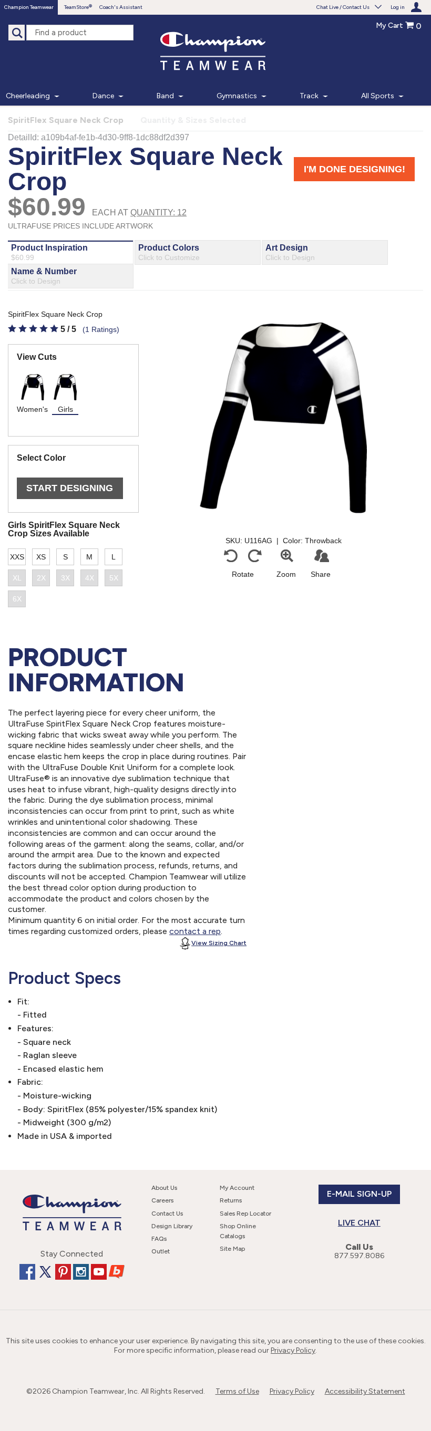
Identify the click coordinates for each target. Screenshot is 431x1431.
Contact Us (167, 1213)
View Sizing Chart (219, 943)
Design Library (171, 1226)
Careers (162, 1200)
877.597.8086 (359, 1255)
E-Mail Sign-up (359, 1194)
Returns (231, 1200)
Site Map (232, 1248)
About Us (164, 1187)
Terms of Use (237, 1391)
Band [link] (165, 95)
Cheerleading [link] (28, 95)
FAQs (159, 1238)
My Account (237, 1187)
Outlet (160, 1251)
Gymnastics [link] (237, 95)
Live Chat (359, 1223)
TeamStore (76, 7)
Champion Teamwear (29, 7)
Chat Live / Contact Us (343, 7)
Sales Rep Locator (245, 1213)
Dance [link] (103, 95)
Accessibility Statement (365, 1391)
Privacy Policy (293, 1350)
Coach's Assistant (120, 7)
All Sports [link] (377, 95)
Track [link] (309, 95)
